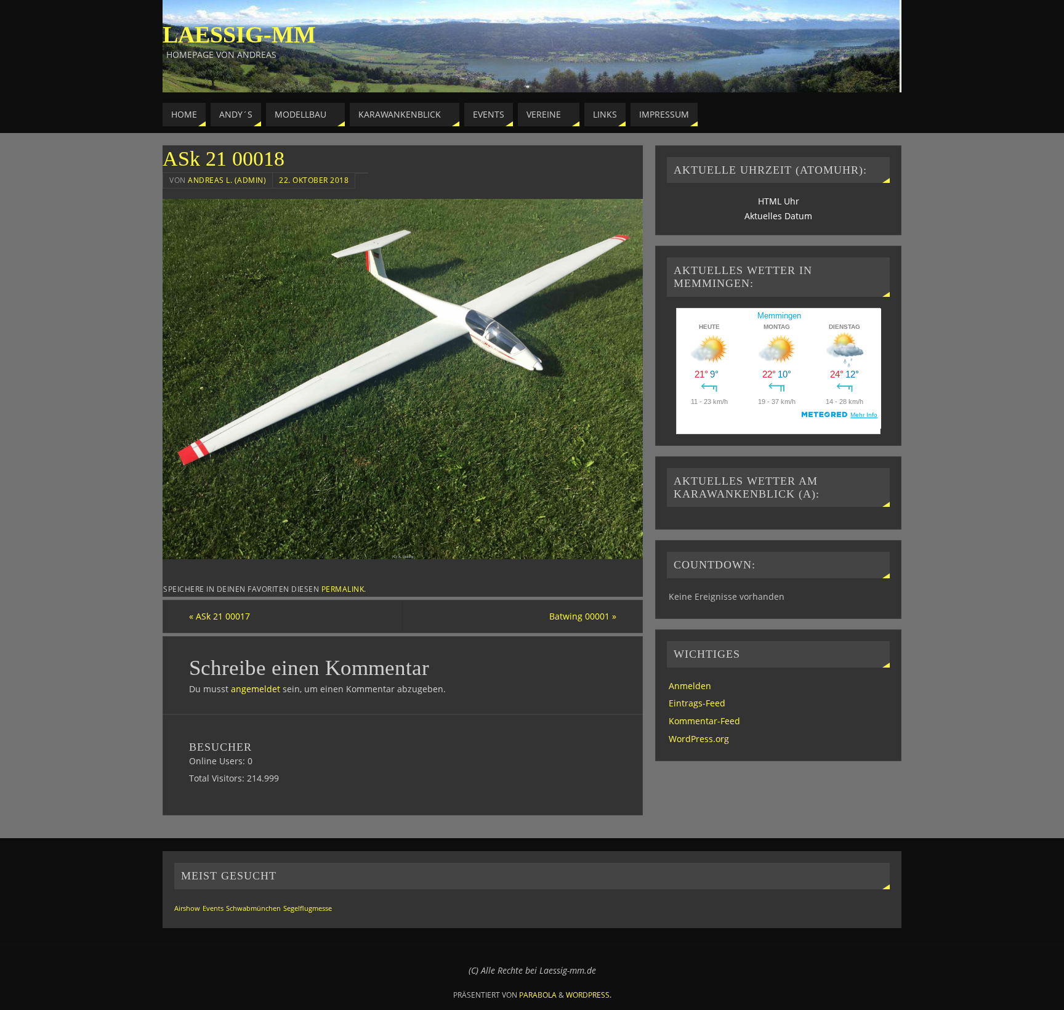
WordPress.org (699, 739)
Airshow (187, 908)
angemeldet (255, 689)
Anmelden (690, 686)
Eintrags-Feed (697, 703)
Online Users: (218, 761)
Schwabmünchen (253, 908)
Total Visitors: (218, 778)
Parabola (538, 995)
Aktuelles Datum (778, 216)
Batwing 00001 (582, 616)
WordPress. (588, 995)
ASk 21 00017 (219, 616)
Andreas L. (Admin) (227, 180)
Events (213, 908)
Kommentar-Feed (704, 721)
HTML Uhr (778, 201)
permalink (343, 589)
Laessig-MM (239, 34)
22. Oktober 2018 (314, 180)
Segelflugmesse (307, 908)
